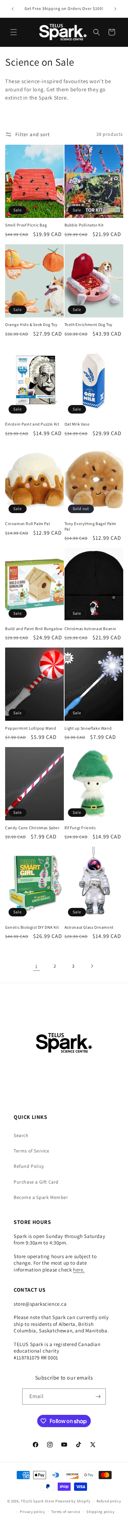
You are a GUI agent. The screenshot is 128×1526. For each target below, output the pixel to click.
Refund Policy (29, 1166)
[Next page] (91, 966)
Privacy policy (32, 1511)
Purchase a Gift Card (36, 1182)
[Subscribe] (97, 1396)
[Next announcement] (115, 8)
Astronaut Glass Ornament (89, 927)
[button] (13, 32)
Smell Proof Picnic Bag (26, 224)
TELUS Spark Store (37, 1501)
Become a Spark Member (41, 1197)
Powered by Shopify (72, 1501)
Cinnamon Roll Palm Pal (27, 523)
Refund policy (109, 1501)
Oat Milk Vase (77, 424)
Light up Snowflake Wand (88, 728)
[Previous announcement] (12, 8)
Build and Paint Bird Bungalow (33, 628)
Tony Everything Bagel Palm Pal (91, 526)
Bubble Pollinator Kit (84, 224)
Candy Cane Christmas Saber (32, 827)
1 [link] (36, 966)
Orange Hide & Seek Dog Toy (31, 324)
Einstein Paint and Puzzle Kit (32, 424)
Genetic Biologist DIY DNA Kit (32, 927)
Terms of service (65, 1511)
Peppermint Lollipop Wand (30, 728)
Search (21, 1135)
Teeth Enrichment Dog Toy (89, 324)
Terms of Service (31, 1151)
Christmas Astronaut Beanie (91, 628)
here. (79, 1269)
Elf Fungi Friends (80, 827)
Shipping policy (100, 1511)
